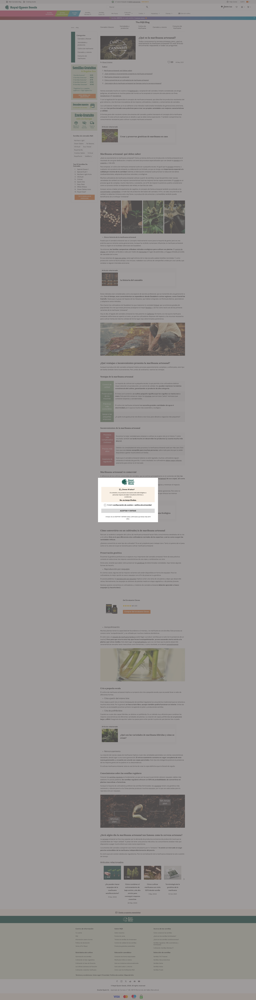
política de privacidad (143, 505)
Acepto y (129, 505)
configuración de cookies (123, 505)
